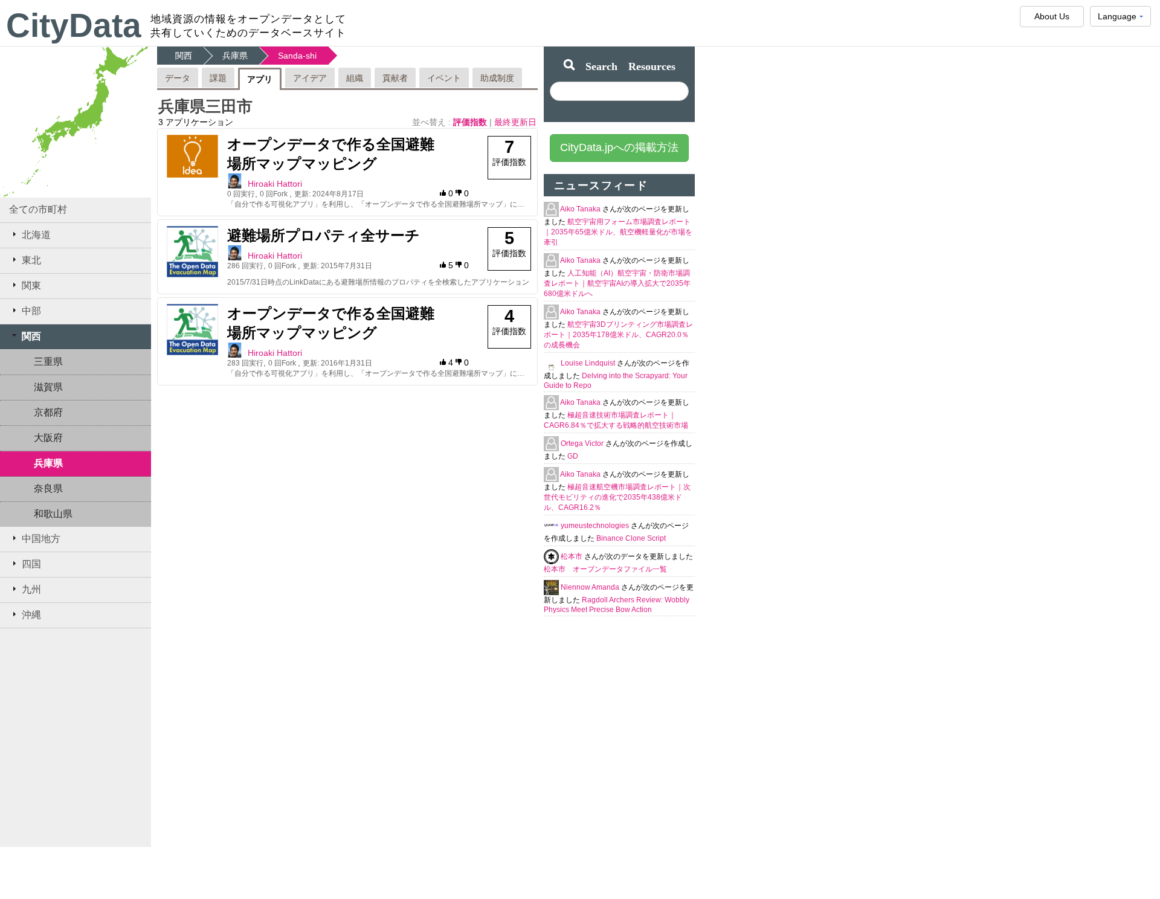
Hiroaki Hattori (275, 183)
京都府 (48, 412)
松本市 (572, 556)
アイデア (310, 78)
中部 (31, 311)
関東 (31, 285)
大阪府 (48, 438)
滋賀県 (48, 387)
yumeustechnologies (596, 525)
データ (177, 78)
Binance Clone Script (631, 538)
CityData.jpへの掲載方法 (619, 147)
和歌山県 (53, 514)
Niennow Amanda (591, 587)
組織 (354, 78)
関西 (31, 336)
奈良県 (48, 488)
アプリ (259, 79)
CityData (73, 25)
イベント (444, 78)
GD (572, 456)
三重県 (48, 361)
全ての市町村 (38, 209)
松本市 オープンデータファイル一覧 (605, 569)
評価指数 (471, 122)
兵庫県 (48, 463)
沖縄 (31, 615)
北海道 (36, 235)
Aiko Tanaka (581, 209)
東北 (31, 260)
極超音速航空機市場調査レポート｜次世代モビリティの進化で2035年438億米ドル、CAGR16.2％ (617, 497)
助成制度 (497, 78)
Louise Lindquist (589, 363)
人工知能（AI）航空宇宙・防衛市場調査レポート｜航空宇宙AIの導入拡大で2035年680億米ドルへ (617, 283)
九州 (31, 589)
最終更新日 (515, 122)
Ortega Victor (583, 443)
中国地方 (41, 538)
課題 (218, 78)
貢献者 (395, 78)
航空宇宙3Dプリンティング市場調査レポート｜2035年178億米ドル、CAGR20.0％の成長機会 (618, 334)
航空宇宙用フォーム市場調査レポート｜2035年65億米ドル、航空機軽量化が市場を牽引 (618, 232)
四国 (31, 564)
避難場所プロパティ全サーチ (323, 235)
